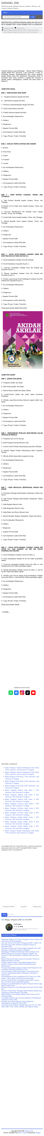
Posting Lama (37, 906)
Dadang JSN (10, 2)
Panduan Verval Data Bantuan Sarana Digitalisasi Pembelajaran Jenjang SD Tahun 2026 (17, 1002)
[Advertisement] (22, 52)
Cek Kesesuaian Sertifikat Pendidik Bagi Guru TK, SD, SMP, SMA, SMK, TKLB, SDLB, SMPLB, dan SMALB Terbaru (21, 1006)
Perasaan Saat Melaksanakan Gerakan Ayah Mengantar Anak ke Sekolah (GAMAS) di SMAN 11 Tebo (21, 968)
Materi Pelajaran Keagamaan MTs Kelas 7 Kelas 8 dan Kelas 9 (21, 32)
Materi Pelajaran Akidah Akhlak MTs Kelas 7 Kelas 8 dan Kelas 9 (21, 30)
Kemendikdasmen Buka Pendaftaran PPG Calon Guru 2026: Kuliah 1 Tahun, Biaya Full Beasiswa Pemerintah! (21, 977)
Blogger (38, 1133)
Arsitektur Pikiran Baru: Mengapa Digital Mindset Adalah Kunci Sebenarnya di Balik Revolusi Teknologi (21, 991)
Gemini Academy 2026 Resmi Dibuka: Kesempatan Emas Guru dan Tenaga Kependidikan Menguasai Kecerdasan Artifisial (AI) (20, 973)
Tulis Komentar (20, 28)
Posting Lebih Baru (9, 906)
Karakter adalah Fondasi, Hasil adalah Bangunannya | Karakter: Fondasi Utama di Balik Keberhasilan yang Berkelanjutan (18, 964)
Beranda (23, 906)
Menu (5, 13)
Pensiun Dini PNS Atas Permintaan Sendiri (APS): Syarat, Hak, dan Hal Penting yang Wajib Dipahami (20, 981)
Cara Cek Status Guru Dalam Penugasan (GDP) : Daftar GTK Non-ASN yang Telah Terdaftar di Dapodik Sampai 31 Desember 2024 (21, 944)
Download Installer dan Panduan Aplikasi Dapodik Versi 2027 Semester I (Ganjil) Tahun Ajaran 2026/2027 (21, 949)
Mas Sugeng (23, 1133)
